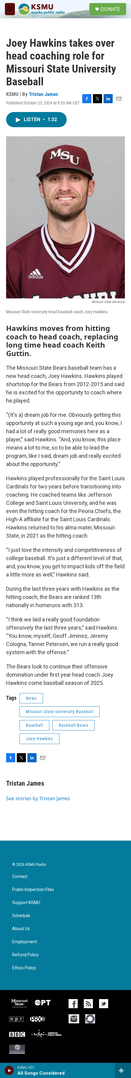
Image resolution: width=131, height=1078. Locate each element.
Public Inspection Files (33, 889)
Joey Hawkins (39, 738)
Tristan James (43, 94)
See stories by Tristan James (38, 798)
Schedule (21, 915)
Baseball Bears (73, 725)
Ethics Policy (24, 968)
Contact (19, 876)
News (31, 698)
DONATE (110, 9)
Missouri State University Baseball (59, 711)
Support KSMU (26, 902)
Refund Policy (25, 955)
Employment (24, 942)
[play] (9, 1070)
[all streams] (123, 1070)
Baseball (34, 725)
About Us (21, 929)
